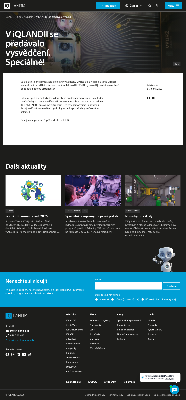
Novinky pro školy (138, 216)
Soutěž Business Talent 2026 (27, 216)
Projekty (152, 334)
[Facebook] (148, 98)
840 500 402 (17, 335)
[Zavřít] (177, 376)
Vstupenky (71, 348)
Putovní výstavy (125, 324)
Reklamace (129, 381)
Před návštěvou (73, 343)
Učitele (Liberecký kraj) (127, 299)
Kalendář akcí (73, 381)
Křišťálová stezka (74, 371)
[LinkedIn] (18, 354)
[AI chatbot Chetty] (174, 390)
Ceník (92, 329)
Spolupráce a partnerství (129, 320)
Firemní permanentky (127, 334)
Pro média (153, 324)
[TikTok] (29, 354)
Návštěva (71, 314)
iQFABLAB (71, 338)
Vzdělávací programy (100, 320)
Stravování (71, 366)
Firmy (120, 314)
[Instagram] (12, 354)
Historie (151, 320)
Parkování (95, 343)
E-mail (98, 279)
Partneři (121, 338)
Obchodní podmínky (95, 394)
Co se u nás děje (24, 16)
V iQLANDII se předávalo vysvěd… (54, 16)
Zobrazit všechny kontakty (20, 340)
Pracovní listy (96, 324)
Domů (9, 16)
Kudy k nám (72, 362)
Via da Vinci (71, 324)
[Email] (153, 98)
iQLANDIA (71, 320)
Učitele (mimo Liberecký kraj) (160, 299)
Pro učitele (95, 334)
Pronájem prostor (125, 329)
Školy (93, 314)
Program (70, 352)
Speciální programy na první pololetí (92, 216)
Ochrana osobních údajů (138, 394)
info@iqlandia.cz (19, 330)
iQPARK (70, 334)
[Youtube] (24, 354)
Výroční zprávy (155, 329)
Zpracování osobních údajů (167, 394)
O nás (151, 314)
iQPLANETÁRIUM (74, 329)
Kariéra (151, 338)
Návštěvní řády (116, 394)
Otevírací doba (73, 357)
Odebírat (172, 286)
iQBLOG (92, 381)
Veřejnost (104, 299)
